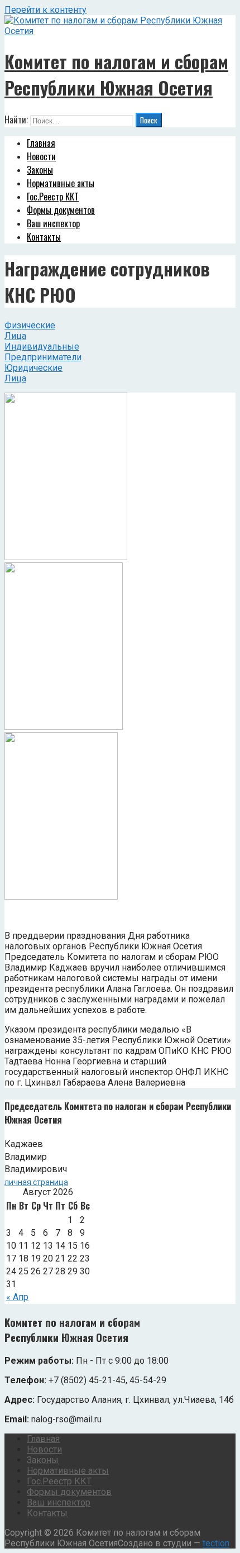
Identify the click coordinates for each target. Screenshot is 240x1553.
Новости (41, 156)
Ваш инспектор (53, 223)
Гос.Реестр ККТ (53, 196)
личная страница (36, 1182)
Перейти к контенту (45, 9)
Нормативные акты (60, 183)
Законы (40, 169)
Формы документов (61, 210)
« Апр (17, 1297)
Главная (41, 143)
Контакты (44, 236)
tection (216, 1543)
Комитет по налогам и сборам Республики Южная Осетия (116, 74)
